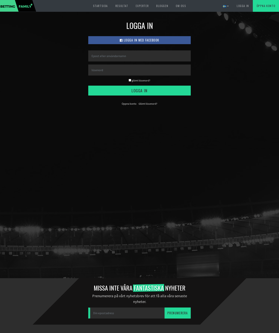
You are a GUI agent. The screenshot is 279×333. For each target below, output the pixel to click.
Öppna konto (266, 6)
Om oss (181, 6)
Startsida (100, 6)
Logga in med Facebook (141, 40)
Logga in (243, 6)
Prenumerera (177, 313)
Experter (142, 6)
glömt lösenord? (140, 80)
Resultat (121, 6)
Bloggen (162, 6)
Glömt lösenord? (148, 103)
